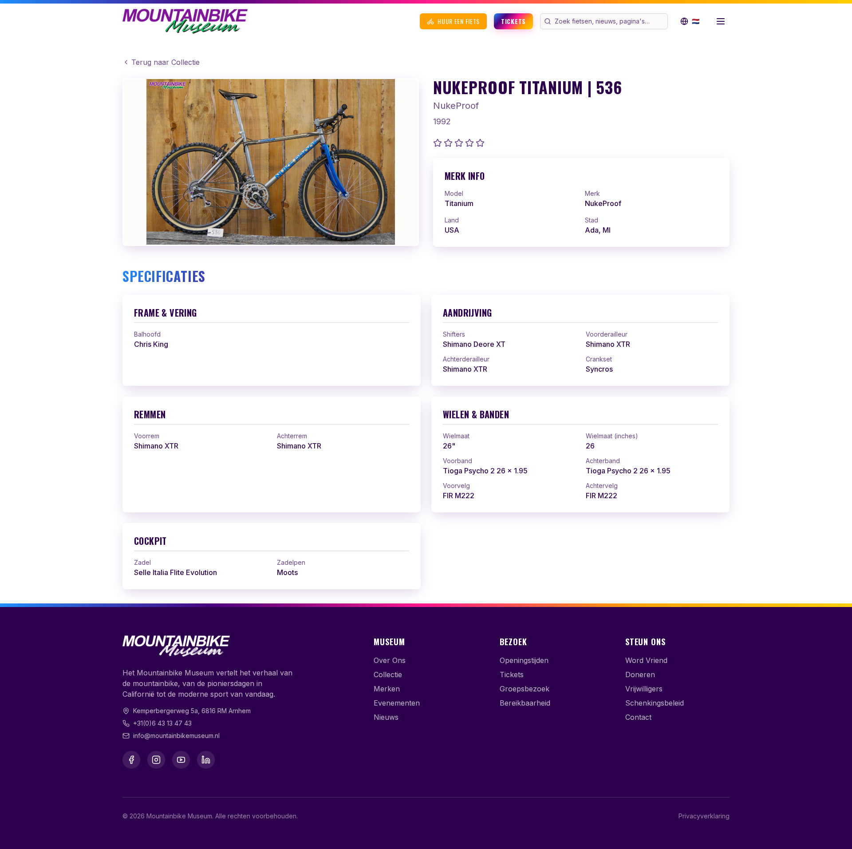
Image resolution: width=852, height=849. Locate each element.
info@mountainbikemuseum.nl (176, 735)
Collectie (388, 674)
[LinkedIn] (206, 760)
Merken (387, 688)
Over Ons (390, 660)
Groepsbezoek (524, 688)
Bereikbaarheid (525, 702)
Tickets (513, 21)
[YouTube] (181, 760)
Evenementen (397, 702)
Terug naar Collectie (165, 62)
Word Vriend (646, 660)
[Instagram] (156, 760)
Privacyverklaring (704, 816)
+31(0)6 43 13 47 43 (162, 723)
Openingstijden (524, 660)
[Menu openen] (721, 21)
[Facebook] (131, 760)
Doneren (640, 674)
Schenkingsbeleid (654, 702)
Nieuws (386, 717)
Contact (638, 717)
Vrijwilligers (644, 688)
